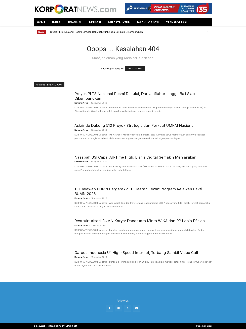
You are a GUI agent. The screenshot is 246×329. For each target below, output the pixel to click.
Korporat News (81, 103)
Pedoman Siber (204, 325)
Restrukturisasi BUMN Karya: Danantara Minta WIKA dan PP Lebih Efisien (139, 221)
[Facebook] (109, 308)
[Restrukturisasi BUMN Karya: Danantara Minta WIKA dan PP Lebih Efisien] (52, 231)
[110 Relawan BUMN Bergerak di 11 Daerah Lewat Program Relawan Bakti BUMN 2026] (52, 199)
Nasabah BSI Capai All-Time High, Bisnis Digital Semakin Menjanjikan (135, 157)
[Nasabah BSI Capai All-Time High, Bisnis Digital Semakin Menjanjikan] (52, 167)
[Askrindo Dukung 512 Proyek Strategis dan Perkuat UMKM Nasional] (52, 135)
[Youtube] (136, 308)
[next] (207, 32)
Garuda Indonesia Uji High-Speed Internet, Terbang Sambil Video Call (136, 252)
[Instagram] (118, 308)
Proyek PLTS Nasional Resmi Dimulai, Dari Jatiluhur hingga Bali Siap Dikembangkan (96, 31)
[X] (127, 308)
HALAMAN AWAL (135, 69)
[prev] (202, 32)
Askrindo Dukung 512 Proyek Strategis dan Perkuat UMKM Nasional (134, 125)
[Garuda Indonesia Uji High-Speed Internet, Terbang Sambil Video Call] (52, 262)
